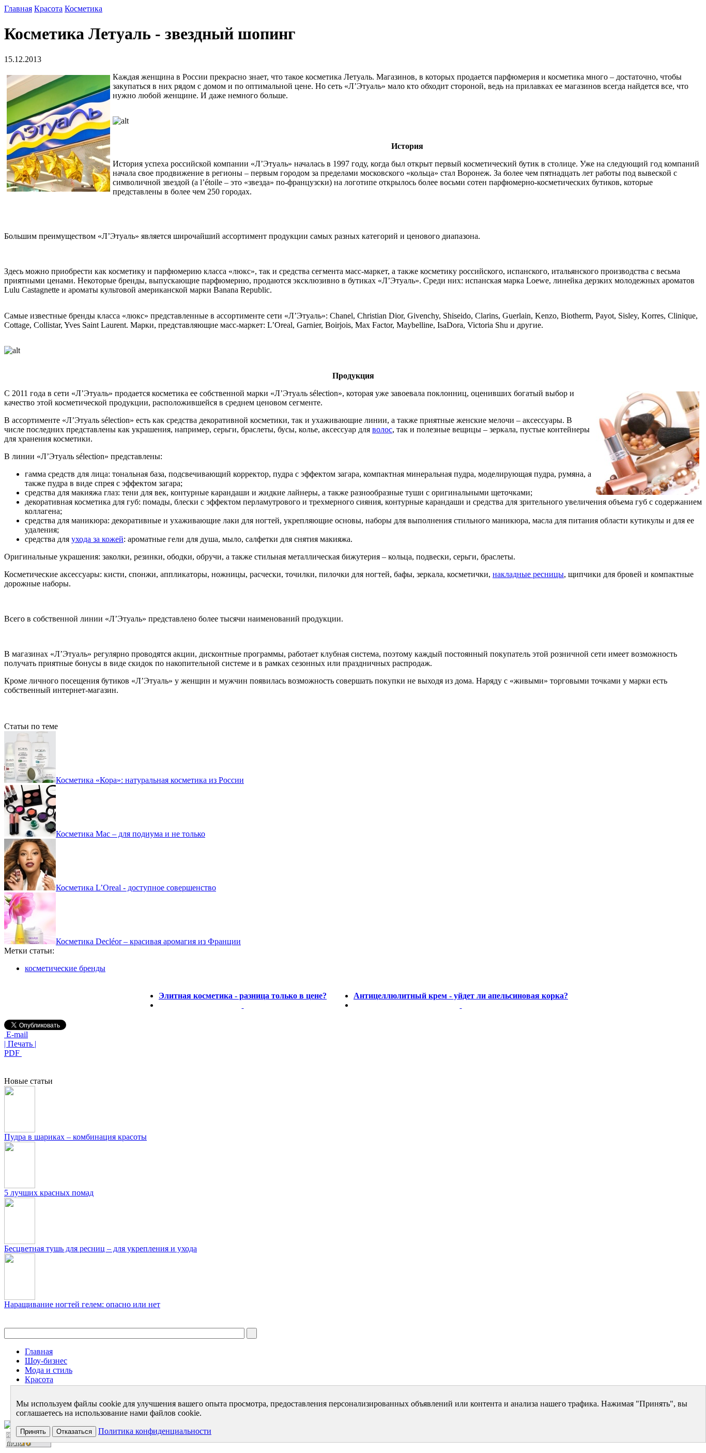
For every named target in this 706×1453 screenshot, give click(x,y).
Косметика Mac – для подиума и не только (130, 833)
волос (382, 429)
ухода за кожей (97, 539)
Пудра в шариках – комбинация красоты (75, 1136)
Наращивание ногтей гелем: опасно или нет (82, 1304)
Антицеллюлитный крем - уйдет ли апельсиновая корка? (461, 995)
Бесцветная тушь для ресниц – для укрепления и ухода (100, 1248)
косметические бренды (65, 968)
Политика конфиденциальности (154, 1431)
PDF (13, 1053)
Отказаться (74, 1431)
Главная (18, 8)
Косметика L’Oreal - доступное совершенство (136, 887)
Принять (33, 1431)
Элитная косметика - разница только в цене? (243, 995)
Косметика (83, 8)
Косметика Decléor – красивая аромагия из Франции (148, 941)
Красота (48, 8)
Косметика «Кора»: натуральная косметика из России (150, 780)
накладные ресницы (528, 574)
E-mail (16, 1034)
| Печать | (20, 1043)
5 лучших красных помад (49, 1192)
